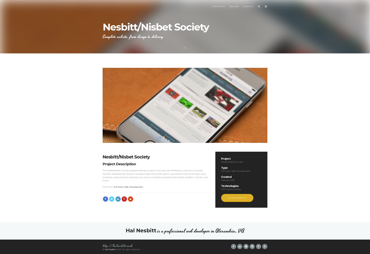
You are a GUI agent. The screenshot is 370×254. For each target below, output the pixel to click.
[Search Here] (259, 6)
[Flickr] (246, 246)
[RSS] (264, 246)
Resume (234, 6)
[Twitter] (111, 199)
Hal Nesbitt (110, 249)
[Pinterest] (124, 199)
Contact (248, 6)
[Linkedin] (118, 199)
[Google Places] (258, 246)
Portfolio (218, 6)
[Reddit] (130, 199)
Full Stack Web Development (128, 187)
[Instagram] (252, 246)
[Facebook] (105, 199)
